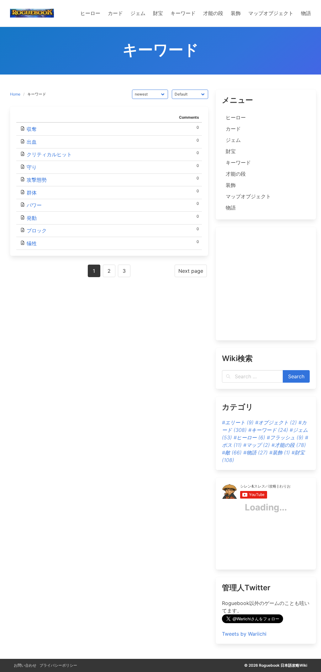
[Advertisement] (263, 287)
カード (233, 129)
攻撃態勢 (37, 180)
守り (32, 167)
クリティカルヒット (49, 154)
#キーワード (268, 430)
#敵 (232, 452)
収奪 (32, 129)
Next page (190, 271)
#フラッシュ (285, 437)
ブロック (37, 230)
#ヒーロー (249, 437)
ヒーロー (236, 117)
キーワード (238, 162)
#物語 (255, 452)
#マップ (256, 445)
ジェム (233, 140)
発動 (32, 218)
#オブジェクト (276, 422)
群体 (32, 192)
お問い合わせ (25, 665)
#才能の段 (288, 445)
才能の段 (236, 174)
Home (15, 94)
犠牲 (32, 243)
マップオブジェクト (248, 196)
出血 (32, 142)
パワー (34, 205)
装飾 (231, 185)
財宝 (231, 151)
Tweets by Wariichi (244, 634)
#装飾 (279, 452)
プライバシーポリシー (58, 665)
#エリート (238, 422)
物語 (231, 207)
